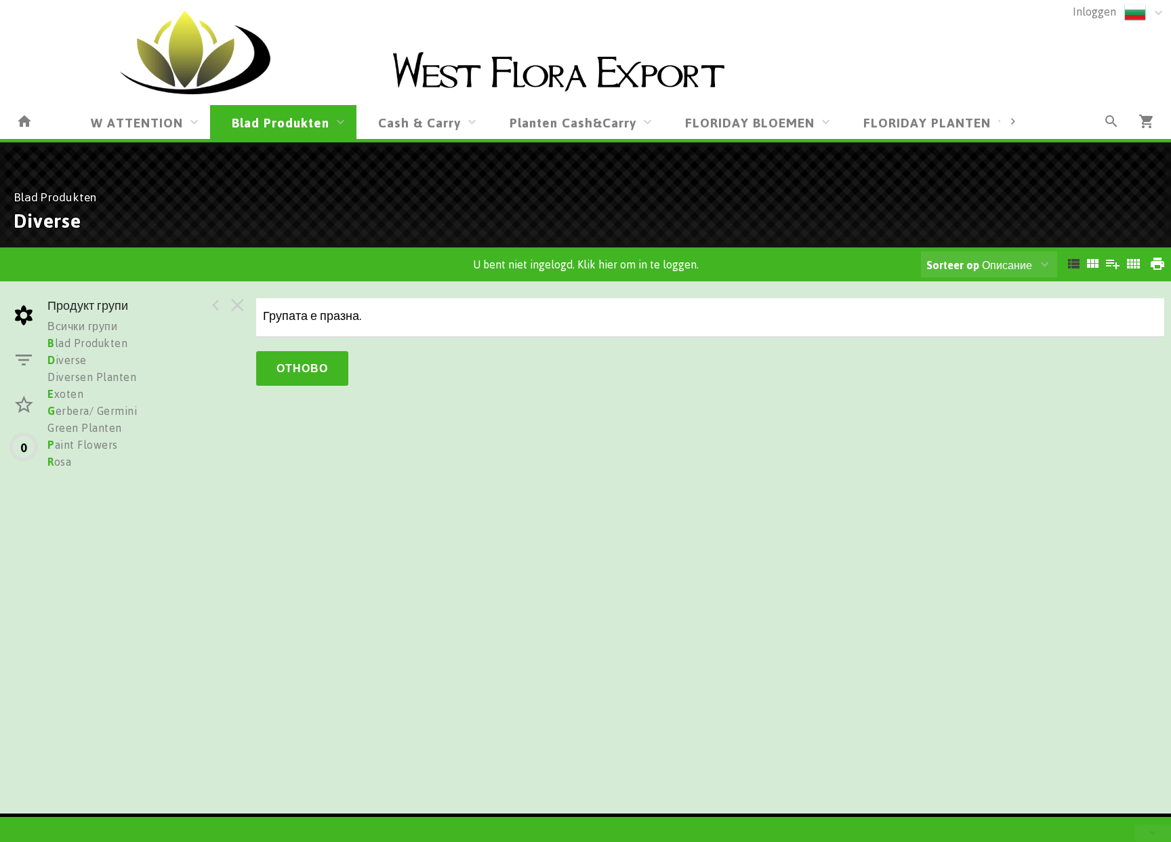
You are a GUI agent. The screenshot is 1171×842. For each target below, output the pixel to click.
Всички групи (82, 326)
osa (59, 461)
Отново (302, 368)
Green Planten (84, 428)
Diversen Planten (91, 377)
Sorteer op (952, 265)
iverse (67, 360)
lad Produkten (87, 343)
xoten (65, 394)
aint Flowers (82, 445)
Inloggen (1094, 11)
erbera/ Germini (92, 411)
